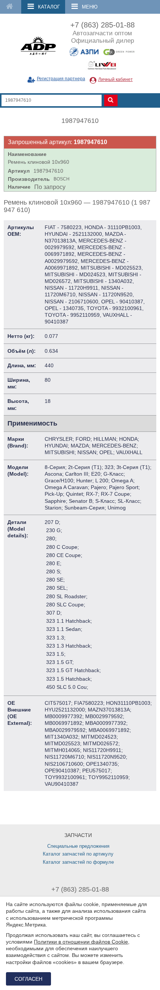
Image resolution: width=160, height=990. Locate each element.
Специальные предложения (78, 846)
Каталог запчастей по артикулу (78, 854)
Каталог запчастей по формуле (78, 862)
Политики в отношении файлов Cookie (81, 942)
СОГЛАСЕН (28, 979)
